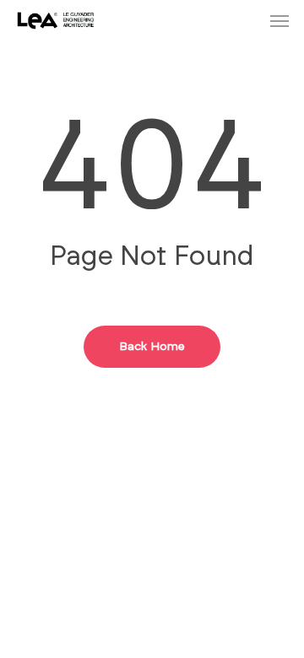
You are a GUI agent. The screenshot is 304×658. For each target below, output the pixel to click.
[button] (279, 20)
